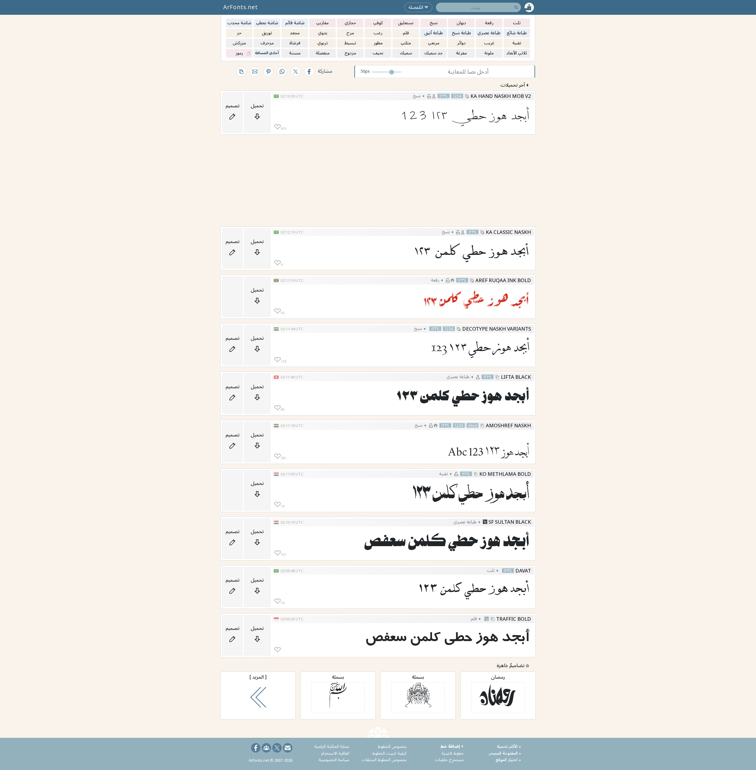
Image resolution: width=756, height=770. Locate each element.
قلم (474, 618)
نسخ (417, 95)
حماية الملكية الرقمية (331, 746)
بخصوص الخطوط (392, 746)
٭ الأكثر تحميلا (509, 746)
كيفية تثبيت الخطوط (389, 753)
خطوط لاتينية (452, 753)
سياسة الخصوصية (334, 759)
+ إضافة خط (452, 746)
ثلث (491, 570)
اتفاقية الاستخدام (335, 753)
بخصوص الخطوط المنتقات (384, 759)
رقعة (435, 280)
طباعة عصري (458, 376)
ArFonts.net (240, 7)
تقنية (443, 473)
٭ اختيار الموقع (508, 759)
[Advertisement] (378, 180)
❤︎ (277, 127)
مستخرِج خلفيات (449, 759)
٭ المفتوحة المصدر (505, 753)
